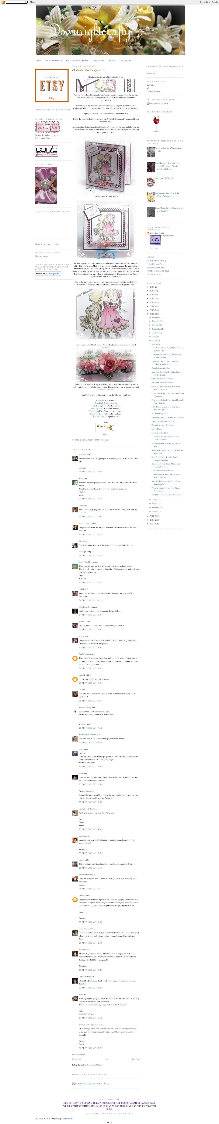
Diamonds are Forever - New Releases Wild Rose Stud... (167, 356)
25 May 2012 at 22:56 (90, 942)
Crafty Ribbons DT (154, 260)
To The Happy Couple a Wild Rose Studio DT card (166, 476)
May (154, 344)
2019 (152, 287)
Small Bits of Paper (86, 1014)
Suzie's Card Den (86, 562)
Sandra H (82, 621)
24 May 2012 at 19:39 (90, 471)
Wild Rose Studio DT (155, 270)
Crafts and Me (102, 400)
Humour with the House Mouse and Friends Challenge (166, 465)
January (155, 511)
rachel (81, 589)
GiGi (81, 689)
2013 (152, 310)
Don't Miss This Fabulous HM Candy (166, 494)
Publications (99, 60)
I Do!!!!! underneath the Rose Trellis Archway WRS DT (166, 408)
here (109, 121)
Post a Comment (78, 1054)
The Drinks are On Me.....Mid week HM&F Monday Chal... (166, 363)
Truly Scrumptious (98, 405)
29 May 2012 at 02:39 (90, 987)
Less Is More (157, 429)
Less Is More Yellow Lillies (162, 470)
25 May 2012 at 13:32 (90, 802)
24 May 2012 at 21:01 (90, 534)
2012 (152, 314)
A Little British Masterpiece (163, 382)
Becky (81, 859)
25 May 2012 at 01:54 (90, 700)
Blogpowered (67, 1118)
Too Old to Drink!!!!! (160, 432)
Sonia (81, 478)
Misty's (82, 749)
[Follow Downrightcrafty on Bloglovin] (48, 275)
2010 (152, 519)
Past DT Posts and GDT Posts (77, 60)
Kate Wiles (150, 85)
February (156, 507)
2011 (152, 516)
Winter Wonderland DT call (163, 421)
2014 (152, 306)
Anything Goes (96, 408)
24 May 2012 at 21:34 (90, 614)
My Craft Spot (98, 416)
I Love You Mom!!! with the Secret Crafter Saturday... (165, 438)
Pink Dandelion (85, 607)
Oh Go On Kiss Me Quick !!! (163, 378)
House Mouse (152, 264)
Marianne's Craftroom (87, 734)
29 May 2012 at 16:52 (90, 1017)
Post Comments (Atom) (92, 1064)
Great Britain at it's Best (161, 368)
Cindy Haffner (84, 976)
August (155, 332)
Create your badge (153, 91)
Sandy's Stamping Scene (88, 1024)
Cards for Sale (125, 60)
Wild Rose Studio (157, 233)
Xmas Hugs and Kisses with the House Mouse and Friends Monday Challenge (167, 166)
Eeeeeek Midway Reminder (163, 425)
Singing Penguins (167, 235)
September (156, 328)
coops (81, 835)
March (155, 503)
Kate (81, 994)
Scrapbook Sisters (102, 403)
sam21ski (83, 454)
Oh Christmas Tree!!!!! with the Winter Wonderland (166, 194)
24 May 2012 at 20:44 (90, 516)
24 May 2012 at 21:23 (90, 600)
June (154, 340)
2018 (152, 290)
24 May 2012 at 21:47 (90, 629)
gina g (81, 636)
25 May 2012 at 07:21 (90, 742)
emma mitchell (85, 874)
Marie (81, 773)
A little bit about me (54, 60)
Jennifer (82, 949)
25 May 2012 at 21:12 (90, 888)
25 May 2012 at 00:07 (90, 683)
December (156, 317)
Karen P (82, 675)
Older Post (135, 1059)
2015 (152, 302)
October (155, 325)
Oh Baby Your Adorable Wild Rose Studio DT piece (166, 388)
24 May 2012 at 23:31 (90, 647)
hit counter (151, 73)
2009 (152, 523)
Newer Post (76, 1059)
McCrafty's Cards (86, 523)
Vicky (81, 541)
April (154, 499)
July (154, 336)
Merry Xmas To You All (164, 178)
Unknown (83, 895)
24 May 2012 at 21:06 (90, 555)
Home (38, 60)
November (156, 321)
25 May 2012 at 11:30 (90, 766)
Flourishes (93, 411)
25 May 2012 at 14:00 (90, 829)
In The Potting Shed (160, 413)
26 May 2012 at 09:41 (90, 970)
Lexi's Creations (96, 413)
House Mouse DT (154, 267)
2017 (152, 294)
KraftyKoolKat (85, 808)
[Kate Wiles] (148, 88)
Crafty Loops (84, 654)
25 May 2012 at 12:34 (90, 784)
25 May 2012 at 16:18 (90, 867)
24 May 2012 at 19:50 (90, 498)
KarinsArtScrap (85, 707)
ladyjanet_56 (84, 928)
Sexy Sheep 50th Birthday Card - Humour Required (165, 458)
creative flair (152, 274)
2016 (152, 298)
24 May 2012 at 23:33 (90, 668)
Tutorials (111, 60)
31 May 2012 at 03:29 (90, 1048)
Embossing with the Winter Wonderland (168, 417)
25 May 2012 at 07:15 (90, 727)
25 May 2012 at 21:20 (90, 922)
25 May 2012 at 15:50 (90, 853)
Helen (81, 505)
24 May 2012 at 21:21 (90, 582)
